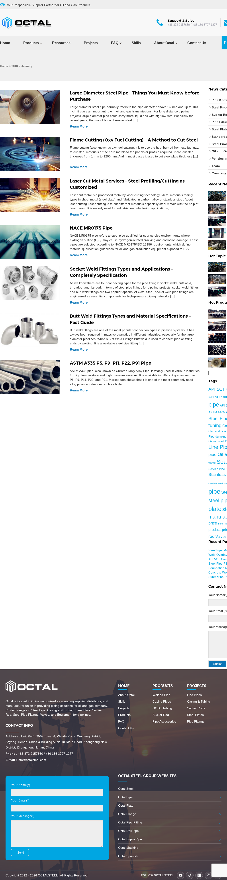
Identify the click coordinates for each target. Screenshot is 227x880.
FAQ (114, 43)
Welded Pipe (161, 695)
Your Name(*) (20, 785)
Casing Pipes (162, 701)
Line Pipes (194, 695)
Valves (221, 536)
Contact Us (196, 43)
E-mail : (11, 760)
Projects (91, 43)
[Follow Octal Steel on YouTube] (180, 875)
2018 (15, 66)
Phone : (11, 753)
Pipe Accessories (164, 721)
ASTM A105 (216, 412)
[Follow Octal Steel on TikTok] (190, 875)
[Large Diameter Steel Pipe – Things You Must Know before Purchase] (30, 106)
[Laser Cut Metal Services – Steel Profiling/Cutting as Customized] (30, 194)
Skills (136, 43)
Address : (13, 736)
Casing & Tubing (198, 701)
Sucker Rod (161, 715)
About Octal (164, 43)
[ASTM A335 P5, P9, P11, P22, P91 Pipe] (30, 377)
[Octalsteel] (26, 23)
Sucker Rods (196, 708)
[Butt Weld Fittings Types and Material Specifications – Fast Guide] (30, 330)
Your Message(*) (23, 816)
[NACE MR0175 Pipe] (30, 242)
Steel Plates (195, 715)
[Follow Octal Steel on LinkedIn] (199, 875)
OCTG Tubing (162, 708)
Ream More (79, 126)
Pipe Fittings (195, 721)
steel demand (215, 483)
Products (31, 43)
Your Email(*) (217, 611)
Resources (61, 43)
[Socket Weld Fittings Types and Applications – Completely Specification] (30, 283)
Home (5, 43)
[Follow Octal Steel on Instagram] (208, 875)
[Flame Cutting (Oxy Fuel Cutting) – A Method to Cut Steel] (30, 153)
